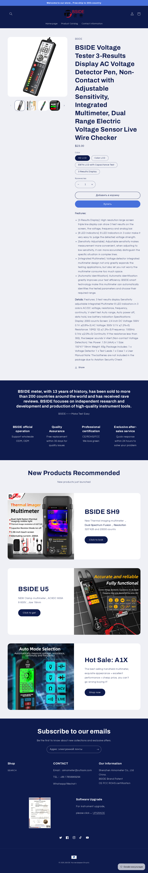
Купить (108, 204)
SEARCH (12, 770)
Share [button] (81, 367)
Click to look (96, 540)
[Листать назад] (11, 105)
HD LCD (82, 158)
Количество (80, 178)
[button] (11, 14)
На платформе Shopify (80, 862)
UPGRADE (99, 813)
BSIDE (67, 862)
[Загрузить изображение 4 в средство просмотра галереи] (55, 105)
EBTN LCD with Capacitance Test (96, 165)
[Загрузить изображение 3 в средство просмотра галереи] (43, 105)
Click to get (29, 613)
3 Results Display (87, 172)
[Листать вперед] (64, 105)
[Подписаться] (98, 749)
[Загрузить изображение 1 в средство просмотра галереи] (20, 105)
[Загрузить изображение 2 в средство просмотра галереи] (31, 105)
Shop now (95, 692)
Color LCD (100, 158)
